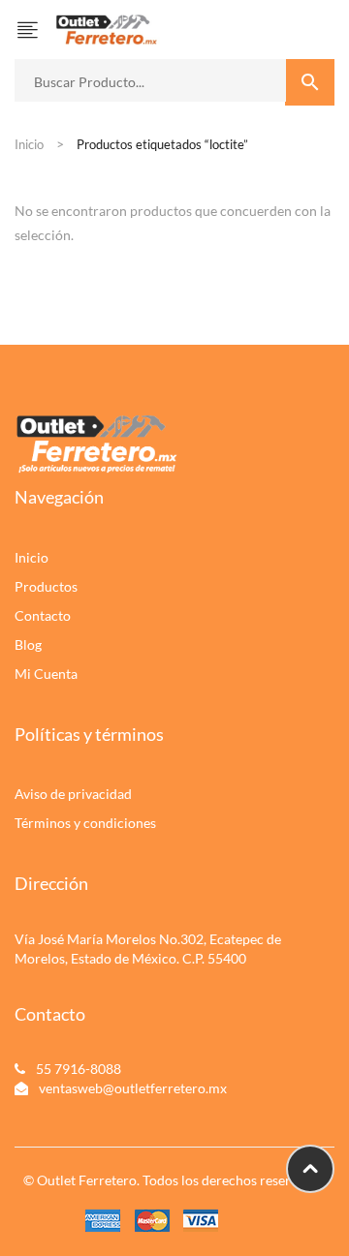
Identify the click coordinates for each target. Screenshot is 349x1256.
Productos (46, 586)
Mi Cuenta (46, 673)
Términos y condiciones (85, 822)
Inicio (29, 144)
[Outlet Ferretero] (106, 27)
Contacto (43, 615)
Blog (28, 644)
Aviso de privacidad (73, 793)
